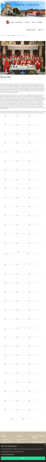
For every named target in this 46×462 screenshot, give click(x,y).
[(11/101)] (23, 146)
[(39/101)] (35, 228)
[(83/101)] (23, 368)
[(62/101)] (23, 304)
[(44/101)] (23, 246)
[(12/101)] (35, 146)
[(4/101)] (11, 128)
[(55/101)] (11, 286)
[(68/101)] (23, 322)
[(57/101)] (35, 286)
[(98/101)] (23, 413)
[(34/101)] (11, 219)
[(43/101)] (11, 246)
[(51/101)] (35, 268)
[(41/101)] (23, 237)
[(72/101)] (35, 331)
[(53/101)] (23, 277)
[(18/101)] (35, 164)
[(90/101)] (35, 386)
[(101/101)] (29, 422)
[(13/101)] (11, 155)
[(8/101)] (23, 137)
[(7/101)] (11, 137)
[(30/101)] (35, 201)
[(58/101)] (11, 295)
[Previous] (3, 9)
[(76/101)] (11, 349)
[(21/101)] (35, 174)
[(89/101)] (23, 386)
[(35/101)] (23, 219)
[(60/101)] (35, 295)
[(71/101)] (23, 331)
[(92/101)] (23, 395)
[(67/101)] (11, 322)
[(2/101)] (23, 119)
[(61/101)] (11, 304)
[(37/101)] (11, 228)
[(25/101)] (11, 192)
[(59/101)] (23, 295)
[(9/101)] (35, 137)
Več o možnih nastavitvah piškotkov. (7, 454)
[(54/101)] (35, 277)
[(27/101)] (35, 192)
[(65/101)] (23, 313)
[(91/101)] (11, 395)
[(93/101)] (35, 395)
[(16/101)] (11, 164)
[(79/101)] (11, 358)
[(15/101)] (35, 155)
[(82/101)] (11, 368)
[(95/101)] (23, 404)
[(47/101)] (23, 257)
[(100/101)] (17, 422)
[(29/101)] (23, 201)
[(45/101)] (35, 246)
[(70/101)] (11, 332)
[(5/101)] (23, 128)
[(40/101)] (11, 237)
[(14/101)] (23, 155)
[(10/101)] (11, 146)
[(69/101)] (35, 322)
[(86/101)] (23, 377)
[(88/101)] (11, 386)
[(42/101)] (35, 237)
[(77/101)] (23, 350)
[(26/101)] (23, 192)
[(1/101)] (11, 119)
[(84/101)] (35, 368)
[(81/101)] (35, 358)
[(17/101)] (23, 164)
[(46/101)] (12, 257)
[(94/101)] (11, 404)
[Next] (43, 9)
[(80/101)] (23, 358)
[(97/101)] (11, 413)
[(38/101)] (23, 228)
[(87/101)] (35, 377)
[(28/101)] (11, 201)
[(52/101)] (11, 277)
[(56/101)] (23, 286)
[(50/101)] (23, 268)
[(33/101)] (35, 210)
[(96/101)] (35, 404)
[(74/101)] (23, 340)
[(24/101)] (35, 183)
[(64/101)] (11, 313)
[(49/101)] (11, 268)
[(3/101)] (35, 119)
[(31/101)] (11, 210)
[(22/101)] (11, 183)
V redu (23, 458)
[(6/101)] (35, 128)
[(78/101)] (35, 349)
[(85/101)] (11, 377)
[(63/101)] (35, 304)
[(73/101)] (11, 341)
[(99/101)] (35, 413)
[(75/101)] (35, 340)
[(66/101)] (35, 313)
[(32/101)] (23, 210)
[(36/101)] (35, 219)
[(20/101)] (23, 174)
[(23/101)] (23, 183)
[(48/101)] (34, 257)
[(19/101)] (11, 174)
